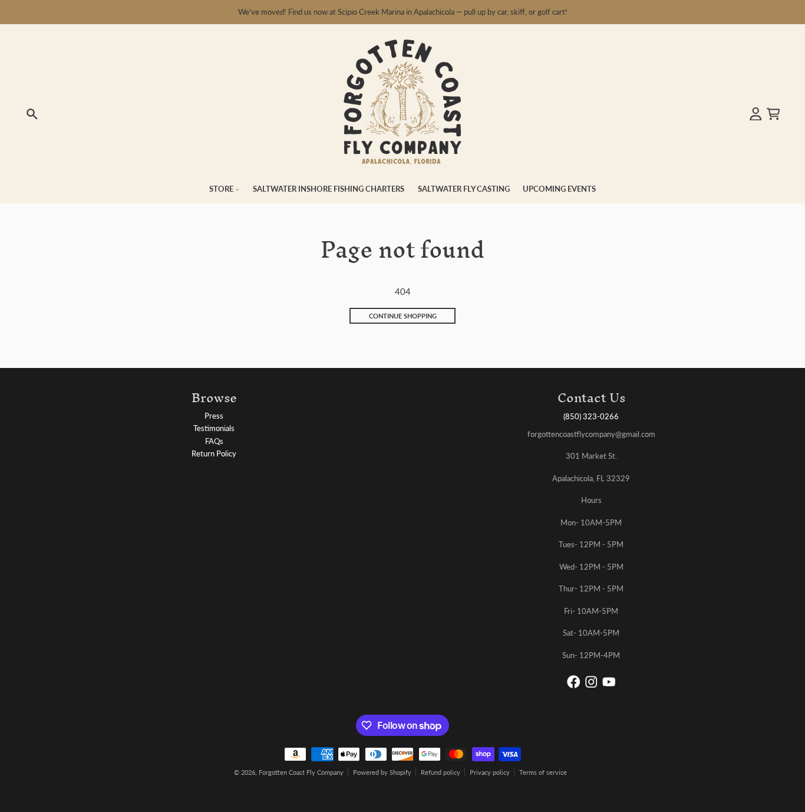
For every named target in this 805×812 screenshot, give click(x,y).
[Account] (756, 114)
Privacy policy (490, 772)
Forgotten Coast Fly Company (301, 772)
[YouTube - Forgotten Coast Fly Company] (609, 682)
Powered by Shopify (382, 772)
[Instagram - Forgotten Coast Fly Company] (591, 682)
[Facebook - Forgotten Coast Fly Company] (573, 682)
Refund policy (440, 772)
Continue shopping (403, 316)
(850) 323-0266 (591, 416)
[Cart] (773, 114)
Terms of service (543, 772)
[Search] (32, 114)
